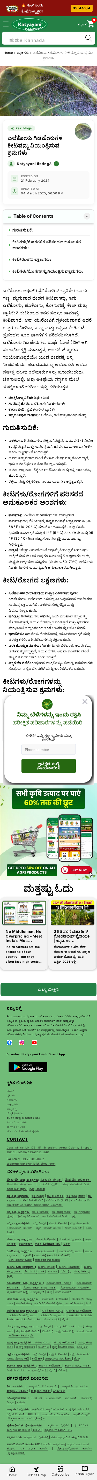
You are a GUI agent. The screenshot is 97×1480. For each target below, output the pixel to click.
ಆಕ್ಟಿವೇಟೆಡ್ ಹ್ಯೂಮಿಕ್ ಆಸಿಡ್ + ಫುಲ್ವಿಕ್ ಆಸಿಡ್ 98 (60, 1409)
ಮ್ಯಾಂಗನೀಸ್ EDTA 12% (58, 1429)
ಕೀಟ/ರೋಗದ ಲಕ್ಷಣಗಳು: (31, 259)
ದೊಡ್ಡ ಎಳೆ (82, 1346)
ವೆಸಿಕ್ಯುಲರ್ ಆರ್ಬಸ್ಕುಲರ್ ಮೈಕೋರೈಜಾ (26, 1418)
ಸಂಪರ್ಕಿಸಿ (12, 1099)
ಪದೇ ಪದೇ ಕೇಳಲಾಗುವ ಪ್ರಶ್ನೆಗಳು (24, 1131)
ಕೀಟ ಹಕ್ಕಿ (37, 1358)
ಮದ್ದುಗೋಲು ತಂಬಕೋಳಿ (58, 1358)
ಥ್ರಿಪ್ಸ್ (55, 1346)
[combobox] (49, 37)
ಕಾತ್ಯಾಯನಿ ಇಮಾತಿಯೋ (75, 1386)
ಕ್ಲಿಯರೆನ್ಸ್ (43, 1437)
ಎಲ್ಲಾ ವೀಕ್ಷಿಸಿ (48, 989)
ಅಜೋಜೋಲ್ (52, 1397)
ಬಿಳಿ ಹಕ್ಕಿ (63, 1370)
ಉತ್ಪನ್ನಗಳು (12, 1104)
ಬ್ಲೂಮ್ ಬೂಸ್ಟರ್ (81, 1413)
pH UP (37, 1429)
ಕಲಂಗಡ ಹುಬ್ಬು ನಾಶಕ (78, 1365)
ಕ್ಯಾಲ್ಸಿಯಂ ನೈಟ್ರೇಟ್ (58, 1425)
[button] (8, 24)
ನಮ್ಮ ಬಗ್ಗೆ (12, 1108)
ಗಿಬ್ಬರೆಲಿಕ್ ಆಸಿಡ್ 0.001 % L (23, 1413)
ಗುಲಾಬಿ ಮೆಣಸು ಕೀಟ (18, 1358)
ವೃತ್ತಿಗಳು (11, 1095)
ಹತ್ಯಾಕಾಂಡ (30, 1437)
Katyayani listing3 (34, 163)
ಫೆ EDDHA (81, 1425)
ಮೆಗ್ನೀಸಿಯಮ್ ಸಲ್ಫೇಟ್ (19, 1429)
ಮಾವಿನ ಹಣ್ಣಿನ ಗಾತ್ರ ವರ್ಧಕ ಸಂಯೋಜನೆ (66, 1444)
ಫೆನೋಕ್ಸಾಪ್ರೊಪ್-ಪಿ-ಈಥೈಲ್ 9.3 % (69, 1437)
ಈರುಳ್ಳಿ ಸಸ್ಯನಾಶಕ (25, 1346)
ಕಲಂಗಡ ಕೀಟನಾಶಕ (50, 1365)
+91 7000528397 (32, 1158)
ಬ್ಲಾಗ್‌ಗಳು (23, 53)
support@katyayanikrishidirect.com (31, 1163)
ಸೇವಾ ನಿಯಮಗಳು (17, 1122)
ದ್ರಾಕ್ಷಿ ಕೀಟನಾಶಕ (58, 1354)
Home (8, 53)
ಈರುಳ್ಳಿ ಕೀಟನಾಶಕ (64, 1342)
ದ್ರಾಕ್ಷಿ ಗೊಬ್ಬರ (40, 1354)
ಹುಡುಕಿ (10, 1091)
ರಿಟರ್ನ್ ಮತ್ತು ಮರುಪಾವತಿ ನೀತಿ (23, 1117)
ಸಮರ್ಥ (21, 1402)
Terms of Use (16, 1126)
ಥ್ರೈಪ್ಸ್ (77, 1358)
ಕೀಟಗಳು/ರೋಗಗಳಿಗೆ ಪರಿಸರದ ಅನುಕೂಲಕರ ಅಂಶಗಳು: (46, 244)
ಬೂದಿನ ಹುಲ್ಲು (67, 1346)
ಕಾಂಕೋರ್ (71, 1397)
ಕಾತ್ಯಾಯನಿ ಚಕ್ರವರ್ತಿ (17, 1390)
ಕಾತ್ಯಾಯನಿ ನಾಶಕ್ (41, 1390)
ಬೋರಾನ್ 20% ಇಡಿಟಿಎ (56, 1413)
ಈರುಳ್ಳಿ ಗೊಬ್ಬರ (43, 1342)
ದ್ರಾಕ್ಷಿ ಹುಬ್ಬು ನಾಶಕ (80, 1354)
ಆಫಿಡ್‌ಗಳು (43, 1346)
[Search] (88, 38)
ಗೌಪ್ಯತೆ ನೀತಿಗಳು (15, 1113)
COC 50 (36, 1397)
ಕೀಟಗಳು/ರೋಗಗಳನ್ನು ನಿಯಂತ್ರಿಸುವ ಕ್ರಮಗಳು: (48, 271)
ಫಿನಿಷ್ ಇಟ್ (59, 1390)
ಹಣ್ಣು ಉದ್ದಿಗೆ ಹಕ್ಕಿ (37, 1370)
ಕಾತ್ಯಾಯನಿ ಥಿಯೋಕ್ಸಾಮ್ (43, 1386)
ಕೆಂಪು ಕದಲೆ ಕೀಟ (17, 1370)
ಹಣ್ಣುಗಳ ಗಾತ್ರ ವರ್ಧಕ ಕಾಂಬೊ (27, 1448)
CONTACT (17, 1139)
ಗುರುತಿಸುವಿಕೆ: (23, 230)
